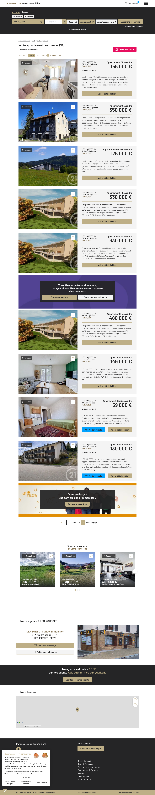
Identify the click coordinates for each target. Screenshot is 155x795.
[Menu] (146, 3)
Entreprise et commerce (89, 767)
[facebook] (18, 749)
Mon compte (133, 3)
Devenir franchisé (85, 764)
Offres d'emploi (84, 761)
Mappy (37, 726)
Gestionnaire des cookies (129, 792)
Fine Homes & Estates (88, 770)
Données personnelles (87, 792)
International (83, 776)
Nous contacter (84, 779)
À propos (82, 773)
